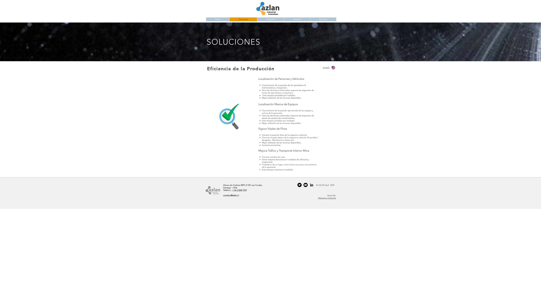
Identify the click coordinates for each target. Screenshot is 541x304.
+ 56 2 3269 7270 (239, 190)
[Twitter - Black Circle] (299, 185)
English (326, 67)
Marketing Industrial (327, 198)
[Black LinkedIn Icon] (312, 185)
